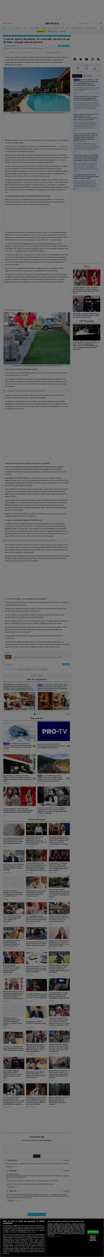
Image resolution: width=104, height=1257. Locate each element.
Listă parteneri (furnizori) (54, 1236)
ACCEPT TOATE (93, 1232)
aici (14, 1245)
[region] (52, 1237)
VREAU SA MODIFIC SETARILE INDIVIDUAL (92, 1238)
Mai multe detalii (31, 1232)
